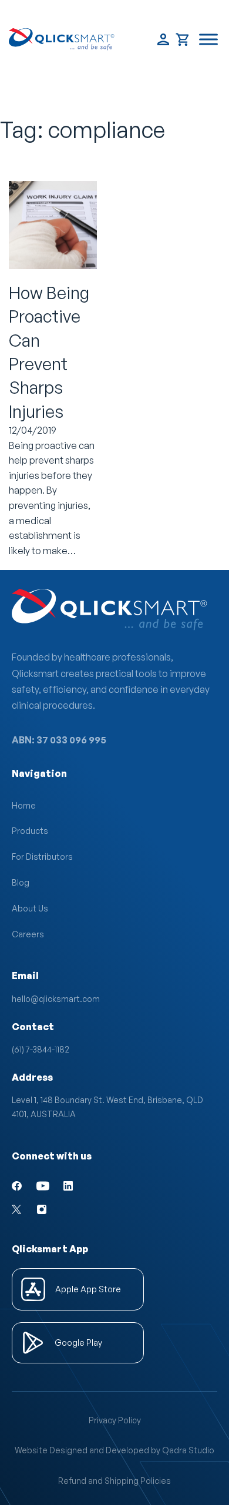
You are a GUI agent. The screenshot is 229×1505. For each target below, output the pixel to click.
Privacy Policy (115, 1420)
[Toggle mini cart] (183, 40)
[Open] (208, 39)
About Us (30, 908)
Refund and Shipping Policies (114, 1481)
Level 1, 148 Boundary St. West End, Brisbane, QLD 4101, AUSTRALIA (109, 1107)
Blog (20, 882)
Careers (28, 934)
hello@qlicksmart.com (56, 999)
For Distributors (42, 857)
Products (30, 831)
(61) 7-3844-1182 (40, 1049)
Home (24, 805)
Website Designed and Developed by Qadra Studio (114, 1450)
